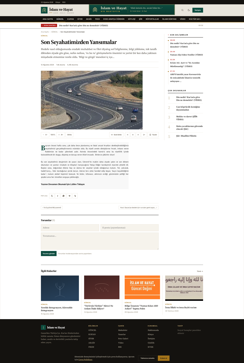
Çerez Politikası (85, 359)
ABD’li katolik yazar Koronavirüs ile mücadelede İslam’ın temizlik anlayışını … (185, 78)
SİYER (79, 19)
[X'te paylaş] (51, 195)
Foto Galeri (123, 338)
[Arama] (182, 10)
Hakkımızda (153, 330)
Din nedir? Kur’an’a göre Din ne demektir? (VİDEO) (83, 25)
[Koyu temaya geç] (188, 10)
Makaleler (122, 330)
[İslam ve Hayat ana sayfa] (62, 10)
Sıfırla (69, 135)
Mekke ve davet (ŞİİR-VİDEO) (187, 118)
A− (46, 135)
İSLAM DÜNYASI (169, 19)
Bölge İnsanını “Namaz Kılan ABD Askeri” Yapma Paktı (141, 307)
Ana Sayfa (48, 19)
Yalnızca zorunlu (147, 358)
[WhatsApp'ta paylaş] (63, 195)
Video (121, 342)
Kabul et (163, 358)
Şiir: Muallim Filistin (186, 136)
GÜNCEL (60, 19)
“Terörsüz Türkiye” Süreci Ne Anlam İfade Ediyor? (98, 307)
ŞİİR (140, 19)
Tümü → (200, 271)
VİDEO (182, 19)
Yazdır (154, 135)
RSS (63, 2)
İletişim (198, 10)
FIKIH (97, 19)
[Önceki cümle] (127, 134)
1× (144, 135)
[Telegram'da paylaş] (69, 195)
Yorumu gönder (49, 254)
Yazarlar (122, 334)
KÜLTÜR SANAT (196, 19)
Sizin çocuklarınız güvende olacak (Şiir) (189, 127)
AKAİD (89, 19)
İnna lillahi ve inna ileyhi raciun (181, 307)
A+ (62, 135)
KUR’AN (70, 19)
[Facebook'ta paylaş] (57, 195)
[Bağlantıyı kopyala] (75, 195)
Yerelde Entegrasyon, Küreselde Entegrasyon (56, 309)
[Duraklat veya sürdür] (133, 134)
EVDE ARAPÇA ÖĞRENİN (113, 19)
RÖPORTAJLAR (152, 19)
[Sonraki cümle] (138, 134)
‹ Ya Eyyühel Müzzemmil (52, 208)
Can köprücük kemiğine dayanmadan (188, 108)
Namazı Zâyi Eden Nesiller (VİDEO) (186, 54)
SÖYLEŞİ (131, 19)
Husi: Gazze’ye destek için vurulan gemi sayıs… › (138, 208)
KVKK (150, 347)
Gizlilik (151, 342)
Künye (58, 2)
